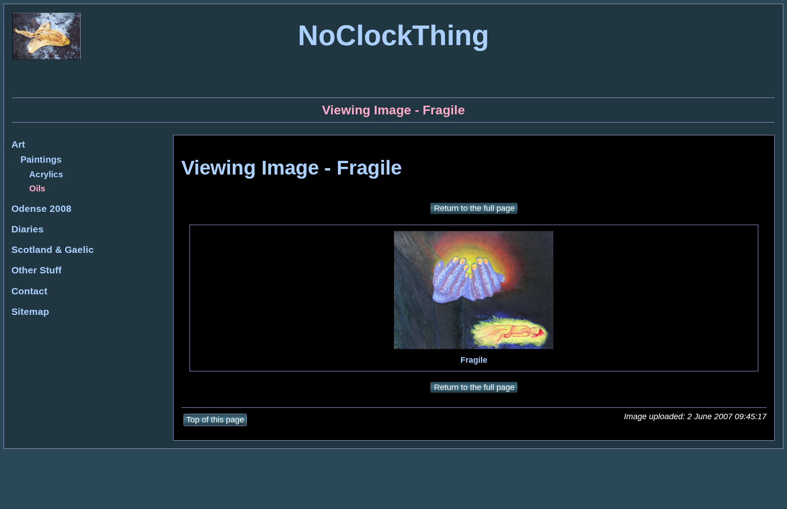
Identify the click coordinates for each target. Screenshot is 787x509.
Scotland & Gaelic (52, 249)
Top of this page (215, 419)
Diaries (27, 229)
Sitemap (30, 311)
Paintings (40, 159)
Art (18, 144)
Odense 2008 (41, 208)
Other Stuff (36, 270)
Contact (29, 291)
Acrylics (46, 174)
